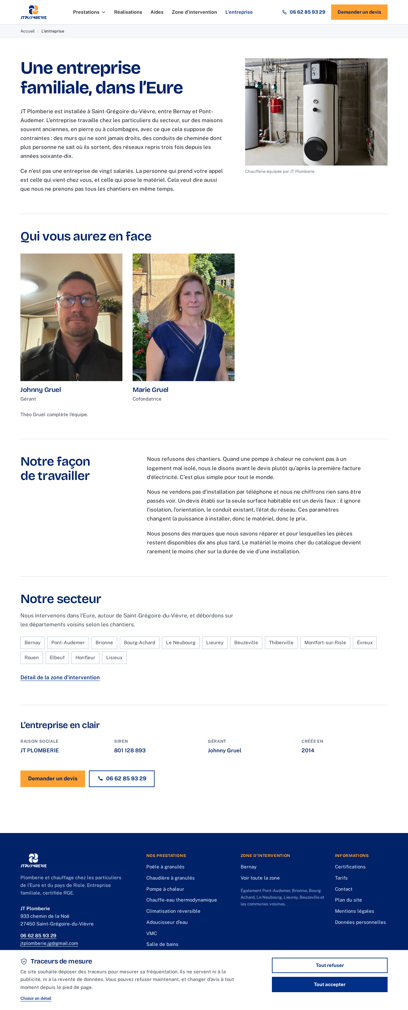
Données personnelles (360, 922)
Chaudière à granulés (170, 878)
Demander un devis (359, 12)
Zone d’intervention (194, 12)
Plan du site (348, 900)
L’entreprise (239, 12)
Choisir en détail (35, 998)
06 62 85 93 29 (307, 12)
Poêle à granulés (165, 866)
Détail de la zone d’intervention (60, 677)
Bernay (249, 866)
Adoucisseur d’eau (167, 922)
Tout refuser (330, 965)
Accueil (27, 31)
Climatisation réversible (173, 911)
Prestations (86, 12)
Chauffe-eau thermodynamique (181, 900)
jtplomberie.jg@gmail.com (49, 943)
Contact (344, 889)
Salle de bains (162, 944)
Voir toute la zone (260, 878)
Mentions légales (354, 911)
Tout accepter (330, 984)
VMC (151, 933)
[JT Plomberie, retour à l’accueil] (33, 12)
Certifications (350, 866)
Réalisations (128, 12)
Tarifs (341, 878)
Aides (157, 12)
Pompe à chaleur (165, 889)
